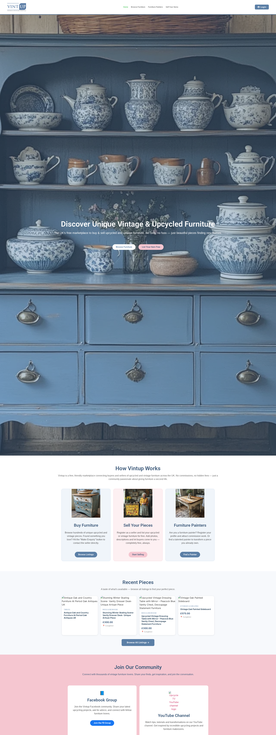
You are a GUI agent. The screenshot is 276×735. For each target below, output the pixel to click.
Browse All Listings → (138, 642)
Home (125, 7)
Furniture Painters (155, 7)
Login (263, 7)
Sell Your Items (172, 7)
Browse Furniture (138, 7)
